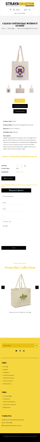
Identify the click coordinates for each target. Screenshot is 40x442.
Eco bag (5, 366)
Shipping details (20, 111)
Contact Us (6, 399)
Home (3, 28)
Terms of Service (8, 381)
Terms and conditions (9, 404)
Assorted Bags (7, 396)
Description (19, 100)
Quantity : (4, 165)
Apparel (5, 369)
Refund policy (7, 384)
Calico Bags (11, 28)
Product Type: (5, 168)
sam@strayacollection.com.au (13, 425)
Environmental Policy (9, 401)
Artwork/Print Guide (20, 106)
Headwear (6, 372)
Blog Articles (7, 407)
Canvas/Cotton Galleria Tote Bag (20, 312)
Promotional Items (8, 375)
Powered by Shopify (31, 436)
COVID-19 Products (8, 378)
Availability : (5, 172)
